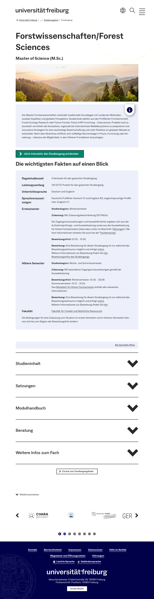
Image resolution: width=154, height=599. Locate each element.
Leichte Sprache (65, 561)
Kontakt (32, 549)
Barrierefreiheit (53, 549)
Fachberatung (107, 232)
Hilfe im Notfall (117, 549)
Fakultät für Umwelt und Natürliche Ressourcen (77, 311)
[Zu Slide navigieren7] (94, 533)
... (40, 20)
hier (106, 253)
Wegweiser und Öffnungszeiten (67, 555)
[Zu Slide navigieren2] (69, 533)
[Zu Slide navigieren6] (89, 533)
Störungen (98, 555)
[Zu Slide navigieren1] (64, 533)
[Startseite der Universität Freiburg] (42, 11)
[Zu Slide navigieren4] (79, 533)
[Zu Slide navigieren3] (74, 533)
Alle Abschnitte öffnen (125, 345)
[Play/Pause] (59, 533)
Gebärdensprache (91, 561)
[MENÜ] (142, 10)
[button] (77, 364)
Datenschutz (95, 549)
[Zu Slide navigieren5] (84, 533)
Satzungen (118, 229)
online (101, 249)
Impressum (74, 549)
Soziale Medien (77, 588)
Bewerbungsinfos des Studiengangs (71, 256)
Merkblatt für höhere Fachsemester (75, 287)
